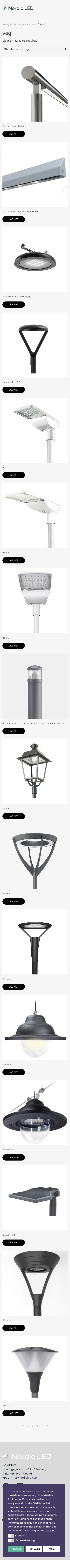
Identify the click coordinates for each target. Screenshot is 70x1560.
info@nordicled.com (24, 1477)
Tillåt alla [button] (16, 1548)
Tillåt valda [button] (34, 1548)
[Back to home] (18, 8)
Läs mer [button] (50, 1530)
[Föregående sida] (22, 1426)
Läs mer (14, 133)
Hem (5, 24)
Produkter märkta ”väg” (23, 24)
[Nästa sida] (47, 1426)
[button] (11, 1535)
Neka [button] (52, 1548)
